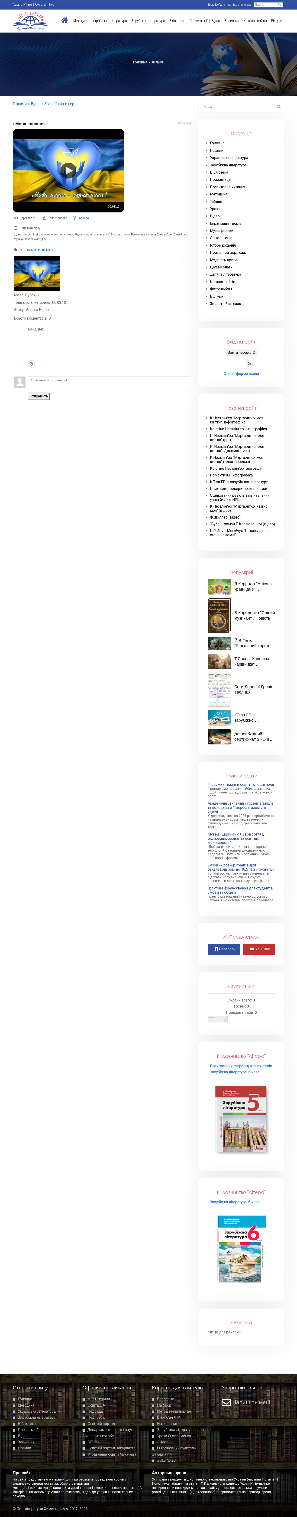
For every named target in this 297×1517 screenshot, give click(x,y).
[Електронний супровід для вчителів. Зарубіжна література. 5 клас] (241, 1119)
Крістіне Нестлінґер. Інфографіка (238, 429)
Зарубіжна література (148, 21)
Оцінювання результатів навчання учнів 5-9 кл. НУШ (239, 497)
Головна (17, 4)
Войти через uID (241, 352)
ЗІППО (93, 1442)
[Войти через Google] (31, 363)
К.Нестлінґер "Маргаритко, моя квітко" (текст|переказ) (236, 460)
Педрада (95, 1411)
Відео (216, 21)
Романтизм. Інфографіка (231, 475)
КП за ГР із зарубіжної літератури (239, 482)
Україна (32, 249)
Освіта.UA (96, 1405)
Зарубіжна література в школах (184, 1430)
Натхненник (167, 1424)
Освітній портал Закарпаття (111, 1448)
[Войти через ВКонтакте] (31, 342)
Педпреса (96, 1417)
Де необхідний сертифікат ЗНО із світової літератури (253, 739)
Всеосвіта (165, 1399)
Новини (24, 1448)
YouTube (262, 949)
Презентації (198, 21)
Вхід (51, 4)
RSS (228, 5)
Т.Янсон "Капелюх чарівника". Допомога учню (251, 664)
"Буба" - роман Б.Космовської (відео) (242, 524)
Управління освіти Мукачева (111, 1454)
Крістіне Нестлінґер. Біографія (236, 468)
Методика (80, 21)
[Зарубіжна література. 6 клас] (241, 1249)
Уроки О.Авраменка (174, 1436)
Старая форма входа (241, 373)
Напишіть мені (251, 1402)
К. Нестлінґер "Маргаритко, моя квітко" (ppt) (237, 438)
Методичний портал (174, 1411)
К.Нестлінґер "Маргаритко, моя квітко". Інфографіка (236, 420)
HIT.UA (212, 1018)
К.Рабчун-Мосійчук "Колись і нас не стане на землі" (240, 533)
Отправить (39, 396)
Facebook (227, 949)
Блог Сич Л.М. (169, 1417)
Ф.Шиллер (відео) (225, 517)
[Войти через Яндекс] (31, 356)
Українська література (110, 21)
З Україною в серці (60, 104)
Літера (162, 1442)
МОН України (98, 1399)
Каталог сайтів (255, 21)
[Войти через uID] (31, 335)
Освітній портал (101, 1424)
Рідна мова (45, 249)
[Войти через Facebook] (31, 349)
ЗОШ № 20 (166, 1460)
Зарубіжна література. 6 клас (234, 1202)
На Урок (164, 1405)
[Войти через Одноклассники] (31, 370)
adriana (62, 218)
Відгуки (276, 21)
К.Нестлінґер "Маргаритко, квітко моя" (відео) (239, 508)
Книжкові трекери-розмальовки (238, 489)
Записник (231, 21)
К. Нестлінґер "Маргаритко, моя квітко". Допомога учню (237, 449)
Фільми (28, 4)
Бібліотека (177, 21)
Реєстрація (41, 4)
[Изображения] (37, 273)
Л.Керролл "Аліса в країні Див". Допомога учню (253, 589)
